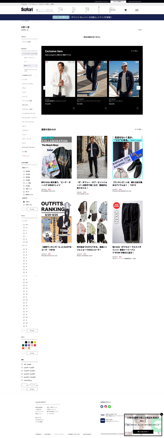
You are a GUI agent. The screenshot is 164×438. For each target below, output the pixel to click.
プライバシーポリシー (59, 434)
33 (26, 263)
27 (26, 308)
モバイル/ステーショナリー (29, 117)
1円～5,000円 (27, 364)
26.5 (27, 305)
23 (26, 285)
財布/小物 (25, 105)
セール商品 (28, 183)
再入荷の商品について (52, 411)
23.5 (27, 288)
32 (26, 260)
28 (26, 249)
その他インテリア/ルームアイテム (30, 70)
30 (26, 255)
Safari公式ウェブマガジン (102, 1)
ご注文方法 (38, 409)
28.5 (27, 317)
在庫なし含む (29, 204)
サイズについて (39, 411)
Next (138, 88)
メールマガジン (51, 413)
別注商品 (28, 180)
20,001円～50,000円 (29, 374)
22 (26, 279)
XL (26, 239)
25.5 (27, 300)
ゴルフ (24, 126)
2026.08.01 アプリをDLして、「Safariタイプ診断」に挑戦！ (38, 4)
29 (26, 252)
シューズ (24, 96)
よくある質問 (38, 422)
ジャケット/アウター (28, 84)
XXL (27, 242)
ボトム (24, 88)
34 (26, 266)
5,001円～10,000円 (29, 367)
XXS (27, 224)
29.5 (27, 323)
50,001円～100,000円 (29, 377)
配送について (38, 413)
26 (26, 302)
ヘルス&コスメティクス (28, 113)
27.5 (27, 311)
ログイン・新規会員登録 (112, 10)
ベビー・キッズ (26, 139)
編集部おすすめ (29, 194)
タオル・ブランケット (29, 57)
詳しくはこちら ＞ (143, 431)
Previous (45, 88)
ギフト (24, 143)
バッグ (24, 92)
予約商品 (28, 186)
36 (26, 272)
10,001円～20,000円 (29, 371)
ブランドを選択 (26, 42)
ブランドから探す (74, 10)
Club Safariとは (39, 419)
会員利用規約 (48, 434)
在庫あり (28, 201)
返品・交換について (52, 407)
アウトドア (25, 130)
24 (26, 291)
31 (26, 258)
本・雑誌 (24, 151)
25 (26, 297)
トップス (24, 79)
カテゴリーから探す (60, 10)
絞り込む (32, 209)
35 (26, 269)
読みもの (98, 10)
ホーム (22, 21)
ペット (24, 134)
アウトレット (26, 156)
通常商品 (28, 171)
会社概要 (37, 434)
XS (26, 227)
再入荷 (27, 191)
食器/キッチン (27, 65)
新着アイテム (29, 188)
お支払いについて (51, 409)
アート (25, 61)
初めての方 (38, 417)
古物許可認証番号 (87, 434)
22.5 (27, 282)
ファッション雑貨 (27, 101)
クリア (23, 209)
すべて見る (134, 51)
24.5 (27, 294)
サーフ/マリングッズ (28, 122)
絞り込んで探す (87, 10)
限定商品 (28, 177)
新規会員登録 (38, 407)
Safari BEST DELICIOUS (135, 1)
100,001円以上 (28, 380)
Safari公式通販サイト (118, 1)
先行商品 (28, 174)
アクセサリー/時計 (27, 109)
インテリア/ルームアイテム (29, 53)
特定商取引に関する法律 (74, 434)
